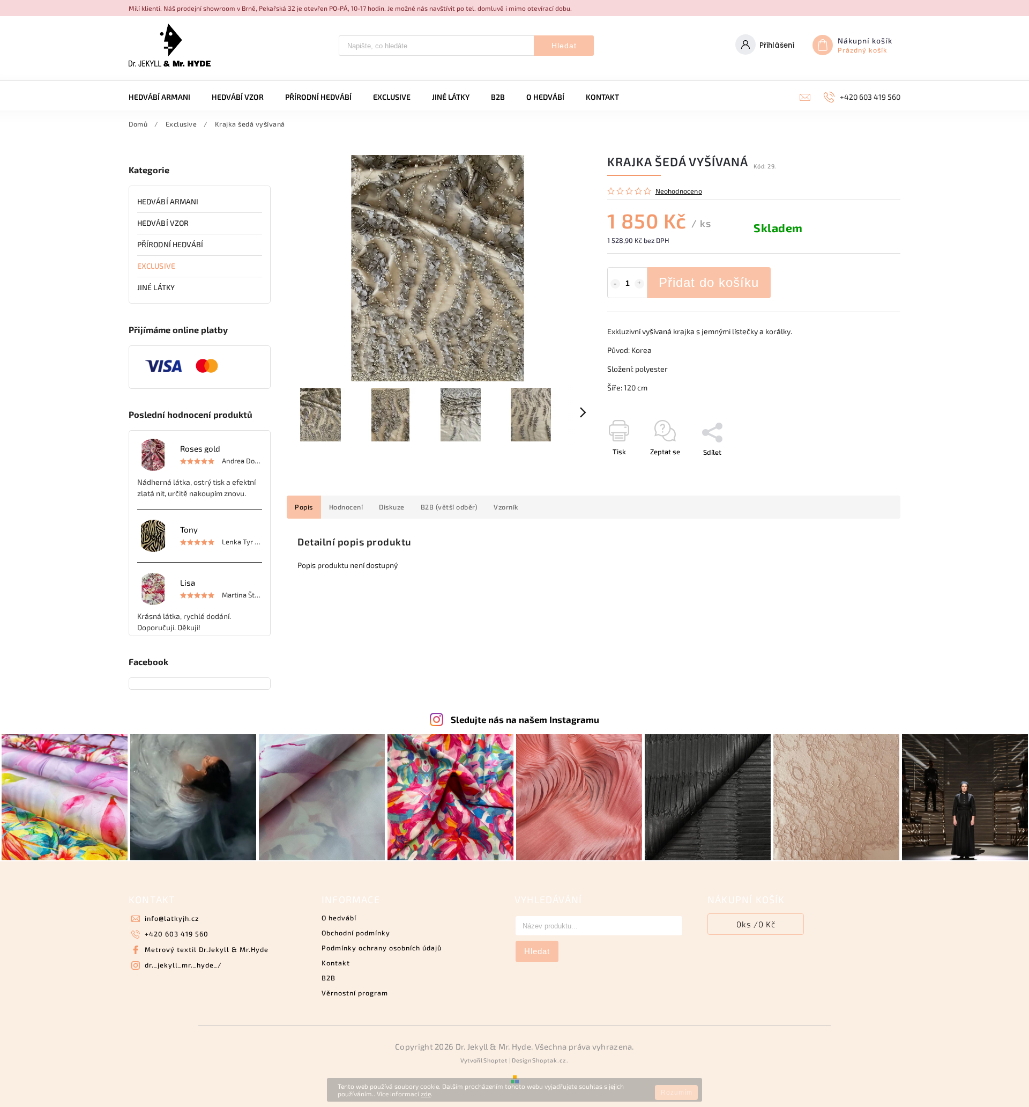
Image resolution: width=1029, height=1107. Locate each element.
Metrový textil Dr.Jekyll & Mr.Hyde (207, 949)
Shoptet (495, 1060)
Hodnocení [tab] (346, 507)
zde (426, 1093)
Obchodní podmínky (356, 932)
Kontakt (336, 962)
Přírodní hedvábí (170, 244)
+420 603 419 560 (176, 933)
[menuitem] (165, 97)
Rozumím (676, 1092)
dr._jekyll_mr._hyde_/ (183, 965)
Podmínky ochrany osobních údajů (382, 947)
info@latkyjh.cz (172, 918)
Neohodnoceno (678, 191)
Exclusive (156, 265)
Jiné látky (156, 287)
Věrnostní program (355, 992)
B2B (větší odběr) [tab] (449, 507)
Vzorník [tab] (506, 507)
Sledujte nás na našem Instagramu (525, 719)
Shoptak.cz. (550, 1060)
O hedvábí (339, 917)
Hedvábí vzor (163, 222)
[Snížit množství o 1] (615, 284)
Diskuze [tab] (392, 507)
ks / (756, 924)
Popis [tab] (304, 507)
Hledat (564, 45)
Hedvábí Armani (167, 201)
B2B (328, 977)
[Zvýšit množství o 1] (639, 284)
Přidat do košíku (709, 282)
